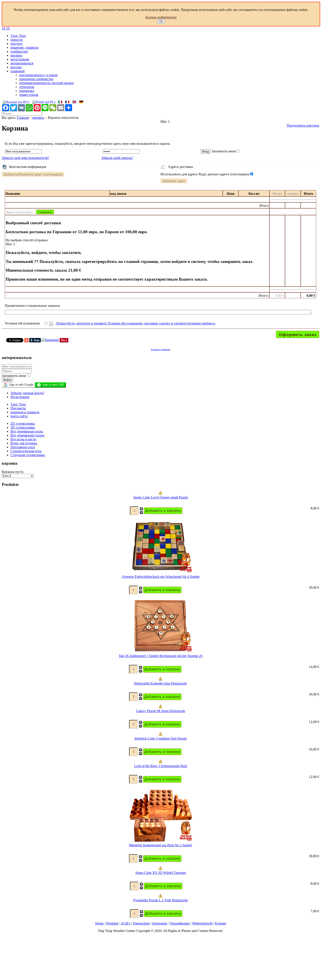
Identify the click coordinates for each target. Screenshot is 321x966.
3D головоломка (22, 427)
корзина (16, 55)
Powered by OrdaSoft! (160, 349)
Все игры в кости (23, 439)
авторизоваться (21, 63)
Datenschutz (141, 923)
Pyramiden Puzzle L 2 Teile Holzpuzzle (160, 900)
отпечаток (26, 87)
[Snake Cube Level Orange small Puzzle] (160, 493)
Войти (7, 380)
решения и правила (24, 412)
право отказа (28, 95)
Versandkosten (180, 923)
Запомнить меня (224, 151)
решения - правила (24, 47)
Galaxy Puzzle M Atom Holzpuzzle (160, 711)
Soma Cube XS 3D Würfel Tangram (160, 873)
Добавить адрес (173, 181)
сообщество (19, 51)
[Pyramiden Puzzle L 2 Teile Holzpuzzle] (160, 896)
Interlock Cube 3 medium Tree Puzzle (161, 738)
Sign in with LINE (53, 384)
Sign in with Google (21, 384)
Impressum (159, 923)
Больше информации (161, 17)
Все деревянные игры (26, 431)
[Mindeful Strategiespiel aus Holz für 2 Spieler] (160, 841)
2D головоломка (22, 423)
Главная (23, 117)
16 (4, 28)
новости (16, 39)
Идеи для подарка (23, 443)
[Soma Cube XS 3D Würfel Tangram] (160, 869)
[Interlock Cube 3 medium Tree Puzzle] (160, 734)
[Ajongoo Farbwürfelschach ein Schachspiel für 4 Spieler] (160, 572)
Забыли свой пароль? (117, 158)
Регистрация (19, 397)
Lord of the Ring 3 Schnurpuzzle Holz (160, 766)
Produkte (112, 923)
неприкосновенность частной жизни (46, 83)
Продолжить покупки (303, 125)
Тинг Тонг (18, 36)
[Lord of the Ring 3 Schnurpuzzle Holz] (160, 762)
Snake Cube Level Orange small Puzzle (160, 497)
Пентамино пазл (22, 447)
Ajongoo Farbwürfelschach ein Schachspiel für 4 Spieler (161, 576)
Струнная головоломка (27, 455)
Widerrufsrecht (202, 923)
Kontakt (220, 923)
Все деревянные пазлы (27, 435)
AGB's (125, 923)
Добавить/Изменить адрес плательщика (32, 174)
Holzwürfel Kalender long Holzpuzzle (160, 683)
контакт (16, 67)
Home (99, 923)
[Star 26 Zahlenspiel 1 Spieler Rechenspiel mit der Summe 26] (160, 652)
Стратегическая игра (25, 451)
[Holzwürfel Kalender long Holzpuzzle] (160, 679)
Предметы (18, 408)
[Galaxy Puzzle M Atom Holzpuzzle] (160, 707)
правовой (17, 71)
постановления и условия (38, 75)
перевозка (26, 91)
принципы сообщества (36, 79)
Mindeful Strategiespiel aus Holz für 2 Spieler (160, 845)
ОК (161, 21)
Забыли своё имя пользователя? (25, 158)
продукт (16, 43)
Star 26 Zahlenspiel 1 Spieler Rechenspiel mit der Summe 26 (160, 656)
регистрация (19, 59)
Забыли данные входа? (27, 393)
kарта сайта (19, 416)
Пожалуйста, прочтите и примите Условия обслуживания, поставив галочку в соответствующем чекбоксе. (135, 323)
